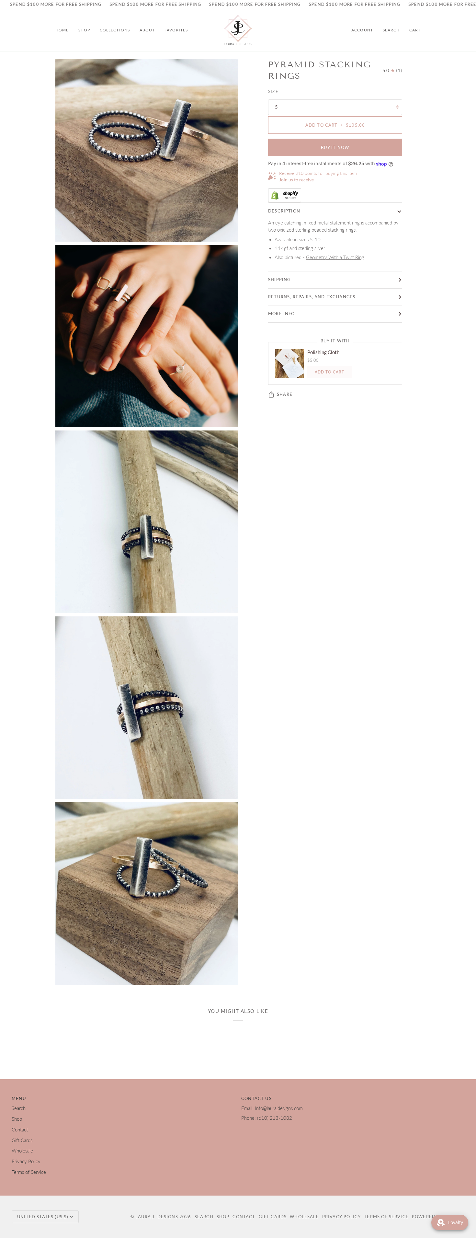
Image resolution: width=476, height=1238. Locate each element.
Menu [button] (19, 1098)
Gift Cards (22, 1140)
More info (281, 313)
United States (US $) (42, 1216)
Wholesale (22, 1150)
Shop (17, 1119)
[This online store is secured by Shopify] (335, 195)
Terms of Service (29, 1172)
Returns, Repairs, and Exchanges (311, 296)
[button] (84, 30)
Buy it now (335, 147)
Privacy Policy (26, 1161)
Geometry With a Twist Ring (335, 257)
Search (19, 1108)
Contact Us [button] (256, 1098)
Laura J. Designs (156, 1216)
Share (284, 394)
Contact (20, 1129)
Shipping (279, 279)
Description (284, 210)
